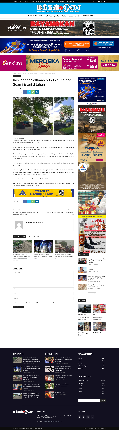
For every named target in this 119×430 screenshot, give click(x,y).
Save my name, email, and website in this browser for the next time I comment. (37, 303)
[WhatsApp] (33, 92)
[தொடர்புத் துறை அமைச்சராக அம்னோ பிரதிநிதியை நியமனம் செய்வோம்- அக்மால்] (99, 308)
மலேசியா (42, 1)
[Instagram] (99, 1)
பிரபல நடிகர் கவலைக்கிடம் (62, 384)
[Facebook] (96, 1)
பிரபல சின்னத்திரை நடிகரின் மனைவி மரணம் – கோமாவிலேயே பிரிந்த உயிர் (63, 359)
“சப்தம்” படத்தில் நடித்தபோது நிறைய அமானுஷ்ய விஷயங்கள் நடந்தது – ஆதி (26, 213)
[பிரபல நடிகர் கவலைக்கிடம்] (49, 386)
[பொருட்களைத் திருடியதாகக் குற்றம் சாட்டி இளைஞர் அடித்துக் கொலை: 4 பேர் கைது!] (17, 387)
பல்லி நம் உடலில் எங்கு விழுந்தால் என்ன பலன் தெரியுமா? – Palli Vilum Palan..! (63, 368)
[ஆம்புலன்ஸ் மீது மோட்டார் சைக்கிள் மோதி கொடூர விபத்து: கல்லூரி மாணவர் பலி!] (64, 246)
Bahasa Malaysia (34, 1)
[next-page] (17, 262)
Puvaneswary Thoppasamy (21, 88)
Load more (91, 293)
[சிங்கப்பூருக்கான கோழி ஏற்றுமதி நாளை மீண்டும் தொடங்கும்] (82, 287)
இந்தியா (48, 1)
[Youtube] (104, 1)
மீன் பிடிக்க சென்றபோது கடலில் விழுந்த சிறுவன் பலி (60, 213)
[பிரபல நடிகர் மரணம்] (49, 394)
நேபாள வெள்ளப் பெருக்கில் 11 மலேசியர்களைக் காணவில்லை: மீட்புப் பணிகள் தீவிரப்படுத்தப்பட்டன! (21, 256)
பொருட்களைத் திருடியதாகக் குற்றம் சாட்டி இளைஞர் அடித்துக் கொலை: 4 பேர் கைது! (32, 386)
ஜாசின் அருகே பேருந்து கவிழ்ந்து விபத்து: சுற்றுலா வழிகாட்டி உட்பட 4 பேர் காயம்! (43, 256)
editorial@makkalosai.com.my (53, 421)
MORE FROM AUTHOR (33, 236)
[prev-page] (14, 262)
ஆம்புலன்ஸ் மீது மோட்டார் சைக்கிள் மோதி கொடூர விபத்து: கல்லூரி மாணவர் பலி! (64, 256)
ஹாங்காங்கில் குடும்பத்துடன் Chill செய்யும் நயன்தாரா (84, 334)
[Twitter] (102, 1)
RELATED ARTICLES (19, 236)
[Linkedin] (37, 92)
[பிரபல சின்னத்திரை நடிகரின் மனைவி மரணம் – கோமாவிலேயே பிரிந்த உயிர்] (49, 360)
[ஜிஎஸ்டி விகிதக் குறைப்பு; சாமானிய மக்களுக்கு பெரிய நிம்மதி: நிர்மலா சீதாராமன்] (82, 278)
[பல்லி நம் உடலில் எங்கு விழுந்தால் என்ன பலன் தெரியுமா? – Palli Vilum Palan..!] (49, 369)
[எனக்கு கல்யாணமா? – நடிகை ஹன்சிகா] (82, 270)
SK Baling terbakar (98, 332)
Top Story (16, 252)
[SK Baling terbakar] (99, 326)
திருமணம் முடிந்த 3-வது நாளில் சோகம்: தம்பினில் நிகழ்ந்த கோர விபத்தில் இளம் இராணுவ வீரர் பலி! (31, 395)
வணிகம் (62, 1)
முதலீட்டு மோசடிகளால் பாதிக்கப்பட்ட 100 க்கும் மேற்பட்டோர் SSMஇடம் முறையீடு (97, 260)
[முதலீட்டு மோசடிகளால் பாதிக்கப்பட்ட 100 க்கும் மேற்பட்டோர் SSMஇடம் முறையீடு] (82, 261)
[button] (93, 1)
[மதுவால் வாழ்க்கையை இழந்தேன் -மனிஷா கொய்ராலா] (49, 378)
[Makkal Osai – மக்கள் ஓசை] (59, 8)
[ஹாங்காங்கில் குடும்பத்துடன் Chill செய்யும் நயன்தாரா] (84, 326)
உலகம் (57, 1)
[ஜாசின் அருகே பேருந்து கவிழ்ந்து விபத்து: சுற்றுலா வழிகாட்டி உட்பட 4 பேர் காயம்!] (43, 246)
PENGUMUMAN (70, 1)
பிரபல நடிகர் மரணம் (60, 392)
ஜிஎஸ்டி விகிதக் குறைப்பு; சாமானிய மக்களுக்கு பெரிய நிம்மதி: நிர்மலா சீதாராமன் (96, 277)
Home (14, 73)
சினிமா (53, 1)
